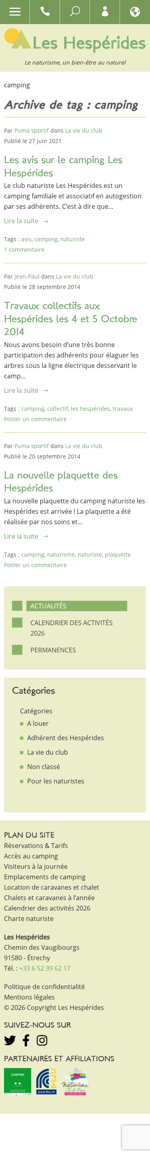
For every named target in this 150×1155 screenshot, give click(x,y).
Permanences (53, 650)
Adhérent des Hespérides (65, 737)
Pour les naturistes (55, 781)
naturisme (61, 554)
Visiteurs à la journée (36, 866)
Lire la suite (21, 220)
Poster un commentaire (35, 419)
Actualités (48, 606)
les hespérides (90, 408)
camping (46, 239)
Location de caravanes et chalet (51, 887)
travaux (123, 408)
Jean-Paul (27, 276)
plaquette (118, 554)
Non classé (43, 766)
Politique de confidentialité (44, 986)
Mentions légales (29, 997)
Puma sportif (31, 130)
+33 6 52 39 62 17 (44, 968)
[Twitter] (10, 1040)
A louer (38, 723)
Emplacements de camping (45, 876)
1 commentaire (24, 249)
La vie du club (83, 130)
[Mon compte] (105, 13)
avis (26, 239)
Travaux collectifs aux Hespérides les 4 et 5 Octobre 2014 (70, 319)
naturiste (72, 239)
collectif (57, 408)
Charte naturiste (29, 918)
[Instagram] (42, 1040)
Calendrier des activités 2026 (71, 628)
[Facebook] (26, 1040)
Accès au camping (31, 856)
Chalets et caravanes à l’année (49, 897)
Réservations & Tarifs (36, 845)
